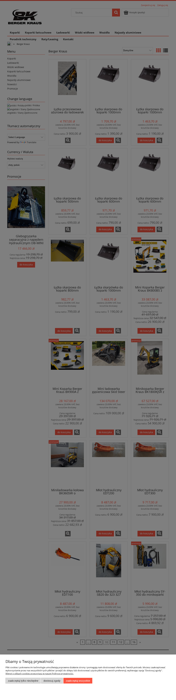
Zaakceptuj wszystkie (78, 680)
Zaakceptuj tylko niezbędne (23, 680)
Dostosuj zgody (51, 680)
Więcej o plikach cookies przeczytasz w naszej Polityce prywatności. (40, 673)
